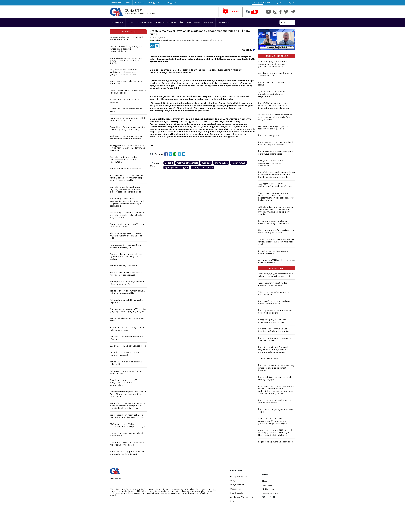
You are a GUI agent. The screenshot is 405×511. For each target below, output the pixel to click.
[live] (230, 12)
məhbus (206, 163)
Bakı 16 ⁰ (153, 3)
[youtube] (252, 11)
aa (157, 45)
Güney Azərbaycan (144, 22)
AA (152, 45)
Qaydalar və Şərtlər (270, 493)
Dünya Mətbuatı (237, 485)
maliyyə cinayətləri (187, 163)
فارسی (279, 3)
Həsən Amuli (239, 163)
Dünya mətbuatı (193, 22)
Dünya (130, 22)
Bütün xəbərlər (118, 22)
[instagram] (275, 11)
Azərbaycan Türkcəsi (261, 3)
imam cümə (221, 163)
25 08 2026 (139, 3)
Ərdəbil (169, 163)
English (291, 3)
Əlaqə (127, 3)
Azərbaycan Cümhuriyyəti (166, 22)
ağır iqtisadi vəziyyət (176, 167)
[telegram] (292, 11)
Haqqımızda (116, 3)
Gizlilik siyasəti (268, 489)
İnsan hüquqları (223, 22)
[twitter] (286, 11)
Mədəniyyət (209, 22)
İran (181, 22)
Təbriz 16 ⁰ (169, 3)
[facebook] (280, 11)
